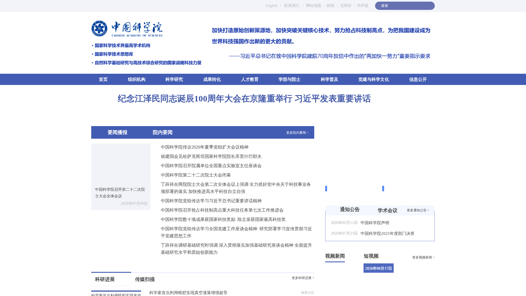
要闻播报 (117, 132)
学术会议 (388, 210)
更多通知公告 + (418, 210)
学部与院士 (290, 79)
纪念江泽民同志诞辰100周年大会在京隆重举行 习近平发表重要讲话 (244, 98)
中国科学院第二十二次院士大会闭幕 (196, 175)
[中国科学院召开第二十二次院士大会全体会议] (120, 163)
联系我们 (291, 6)
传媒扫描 (145, 279)
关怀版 (362, 6)
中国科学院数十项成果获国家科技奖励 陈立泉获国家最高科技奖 (223, 219)
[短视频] (381, 255)
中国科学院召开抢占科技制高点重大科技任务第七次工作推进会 (222, 210)
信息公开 (418, 79)
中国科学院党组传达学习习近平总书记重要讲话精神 (211, 200)
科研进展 (108, 279)
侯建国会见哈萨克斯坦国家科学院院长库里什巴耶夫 (211, 156)
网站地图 (313, 6)
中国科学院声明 (375, 223)
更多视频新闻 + (423, 257)
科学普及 (329, 79)
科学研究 (174, 79)
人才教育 (250, 79)
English (272, 6)
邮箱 (331, 6)
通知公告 (350, 209)
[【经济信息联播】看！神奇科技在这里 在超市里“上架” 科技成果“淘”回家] (418, 273)
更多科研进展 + (303, 278)
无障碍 (345, 6)
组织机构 (136, 79)
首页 (103, 79)
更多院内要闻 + (297, 133)
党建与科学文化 (373, 79)
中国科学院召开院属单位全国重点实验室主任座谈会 (211, 165)
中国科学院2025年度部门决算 (387, 233)
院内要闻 (163, 132)
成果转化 (212, 79)
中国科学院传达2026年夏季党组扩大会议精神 (204, 147)
